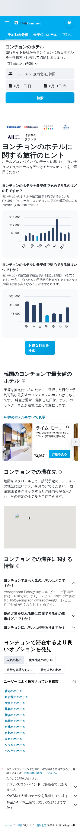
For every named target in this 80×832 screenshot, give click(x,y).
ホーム (8, 825)
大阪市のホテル (15, 703)
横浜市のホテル (15, 715)
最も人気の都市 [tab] (51, 669)
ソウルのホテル (15, 744)
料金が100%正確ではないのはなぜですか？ (36, 805)
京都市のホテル (15, 733)
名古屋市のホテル (17, 697)
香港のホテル (14, 691)
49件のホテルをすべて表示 (24, 417)
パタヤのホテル (15, 750)
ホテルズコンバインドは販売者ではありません (37, 787)
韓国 (20, 825)
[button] (7, 23)
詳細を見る (59, 454)
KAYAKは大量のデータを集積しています (37, 795)
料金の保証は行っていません (41, 772)
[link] (40, 348)
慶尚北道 (41, 825)
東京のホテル (14, 738)
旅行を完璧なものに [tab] (20, 669)
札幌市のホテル (15, 709)
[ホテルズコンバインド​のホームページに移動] (28, 22)
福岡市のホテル (15, 721)
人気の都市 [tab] (14, 660)
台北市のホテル (15, 727)
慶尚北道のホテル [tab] (41, 660)
